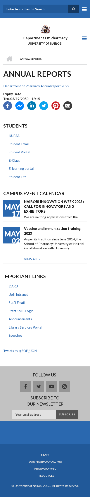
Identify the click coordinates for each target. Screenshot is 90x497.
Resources (46, 475)
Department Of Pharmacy (45, 38)
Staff (45, 454)
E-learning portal (21, 168)
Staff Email (17, 302)
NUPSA (14, 136)
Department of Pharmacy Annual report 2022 (36, 86)
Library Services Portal (25, 327)
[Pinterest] (55, 105)
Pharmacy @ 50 (45, 468)
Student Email (19, 144)
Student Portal (19, 152)
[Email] (67, 105)
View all (31, 259)
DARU (13, 286)
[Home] (45, 28)
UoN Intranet (18, 294)
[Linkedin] (31, 105)
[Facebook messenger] (19, 105)
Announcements (20, 319)
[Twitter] (43, 105)
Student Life (17, 177)
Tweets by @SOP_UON (20, 351)
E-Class (14, 160)
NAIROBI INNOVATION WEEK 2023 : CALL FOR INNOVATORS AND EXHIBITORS (54, 206)
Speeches (15, 335)
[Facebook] (7, 105)
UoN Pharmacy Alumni (45, 461)
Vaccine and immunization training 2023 (52, 230)
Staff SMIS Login (21, 311)
